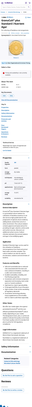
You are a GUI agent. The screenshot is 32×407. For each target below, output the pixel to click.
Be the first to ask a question (12, 375)
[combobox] (16, 7)
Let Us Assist (7, 150)
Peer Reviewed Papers (4, 127)
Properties (5, 107)
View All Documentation (9, 100)
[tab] (4, 12)
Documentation (6, 116)
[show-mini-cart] (29, 3)
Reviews (4, 137)
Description (5, 110)
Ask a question (25, 33)
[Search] (29, 7)
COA (4, 96)
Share (29, 17)
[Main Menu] (2, 3)
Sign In (4, 63)
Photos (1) (16, 58)
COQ (11, 96)
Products (3, 12)
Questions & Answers (5, 133)
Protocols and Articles (6, 120)
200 (15, 162)
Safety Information (7, 113)
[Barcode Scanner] (26, 3)
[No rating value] (5, 33)
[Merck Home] (9, 3)
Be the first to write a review (13, 390)
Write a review (15, 33)
